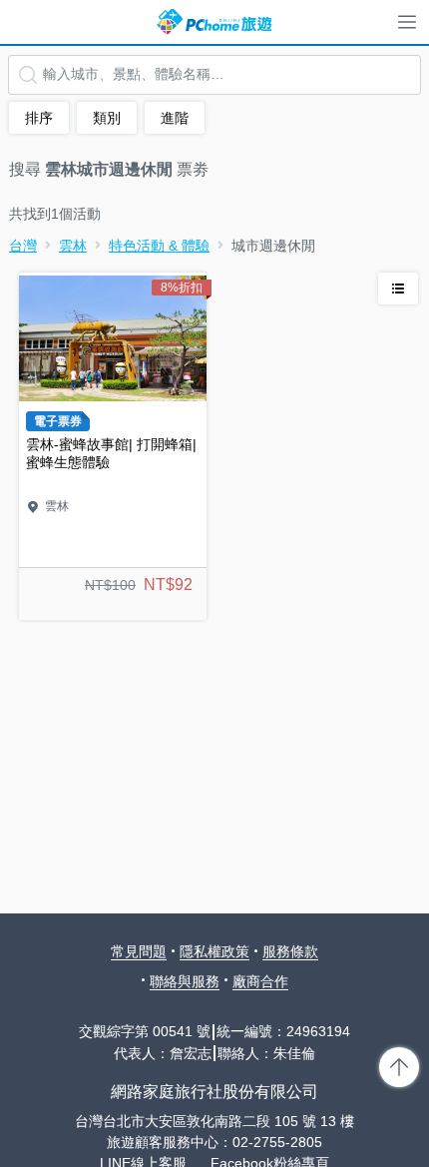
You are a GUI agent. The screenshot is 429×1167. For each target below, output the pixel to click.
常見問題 (139, 951)
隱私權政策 (214, 951)
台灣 (23, 246)
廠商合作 (260, 981)
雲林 (73, 246)
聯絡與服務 (184, 981)
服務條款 (290, 951)
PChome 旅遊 (214, 22)
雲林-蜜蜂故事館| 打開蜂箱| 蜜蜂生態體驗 (113, 446)
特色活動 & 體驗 (159, 246)
